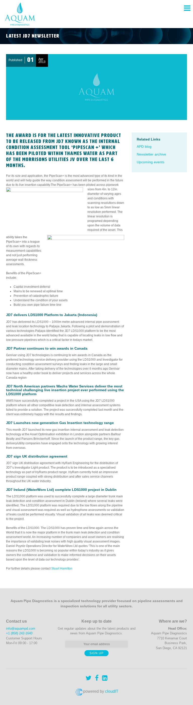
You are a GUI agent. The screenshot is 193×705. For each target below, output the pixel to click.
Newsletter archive (151, 154)
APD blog (144, 147)
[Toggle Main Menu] (187, 8)
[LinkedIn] (104, 679)
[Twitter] (88, 679)
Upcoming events (150, 162)
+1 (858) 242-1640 (19, 633)
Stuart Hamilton (61, 568)
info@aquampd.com (20, 628)
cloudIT (111, 691)
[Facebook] (97, 679)
